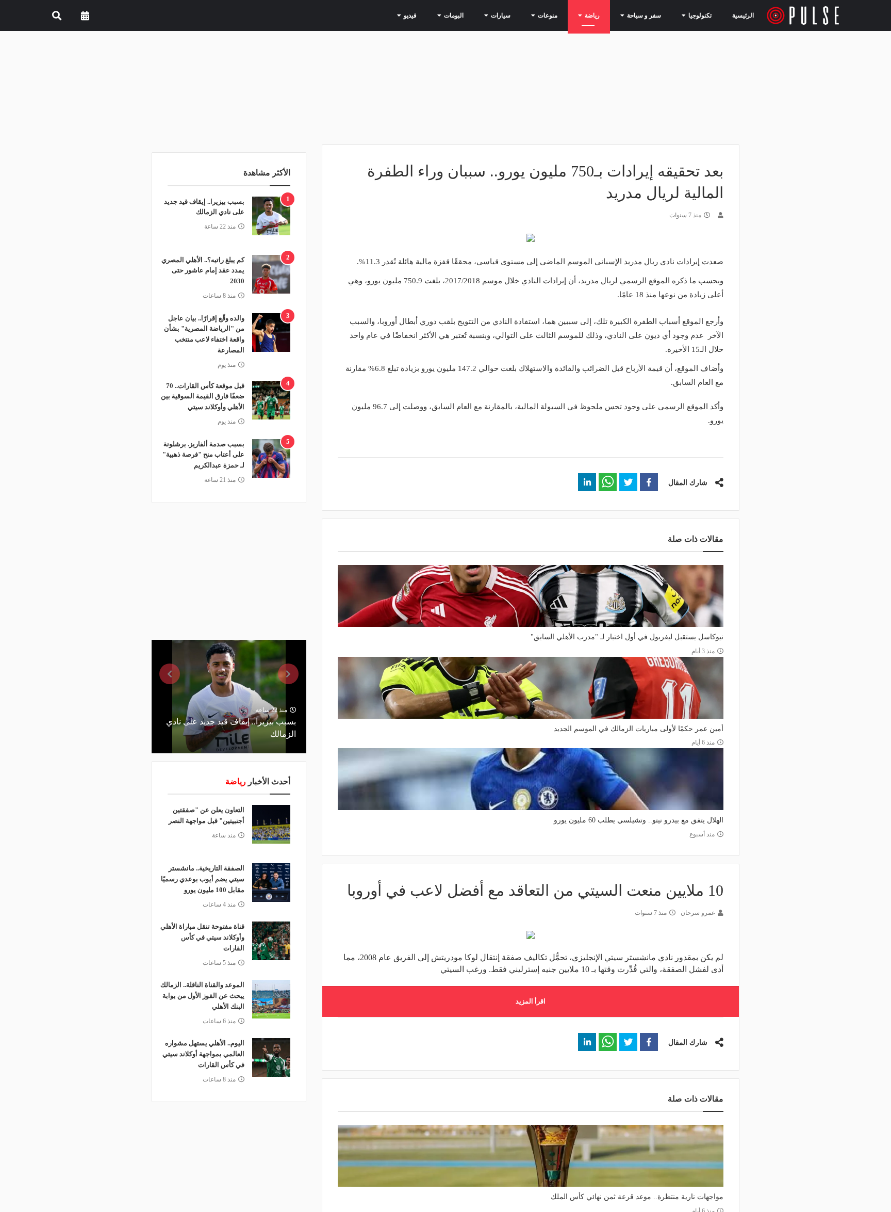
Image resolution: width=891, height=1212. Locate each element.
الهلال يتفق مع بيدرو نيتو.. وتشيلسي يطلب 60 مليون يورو (638, 820)
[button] (649, 482)
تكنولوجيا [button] (697, 15)
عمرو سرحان (698, 912)
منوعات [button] (560, 15)
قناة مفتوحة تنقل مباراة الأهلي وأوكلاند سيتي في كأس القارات (202, 937)
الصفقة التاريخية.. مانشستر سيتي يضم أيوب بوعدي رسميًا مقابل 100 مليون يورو (202, 879)
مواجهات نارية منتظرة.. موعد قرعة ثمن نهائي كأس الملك (637, 1197)
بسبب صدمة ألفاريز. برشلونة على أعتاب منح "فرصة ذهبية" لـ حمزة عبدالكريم (203, 455)
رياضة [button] (601, 15)
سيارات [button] (518, 15)
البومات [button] (476, 15)
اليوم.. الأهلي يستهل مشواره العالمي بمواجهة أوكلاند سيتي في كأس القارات (203, 1054)
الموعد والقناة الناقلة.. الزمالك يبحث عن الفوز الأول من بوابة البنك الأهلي (202, 995)
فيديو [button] (436, 15)
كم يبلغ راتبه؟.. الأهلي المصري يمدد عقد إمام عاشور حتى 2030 (202, 270)
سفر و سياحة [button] (647, 15)
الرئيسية (745, 15)
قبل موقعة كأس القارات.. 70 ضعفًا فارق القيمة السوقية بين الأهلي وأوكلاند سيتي (202, 396)
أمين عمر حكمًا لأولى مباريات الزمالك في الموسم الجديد (638, 729)
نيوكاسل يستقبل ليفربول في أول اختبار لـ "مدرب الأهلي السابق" (627, 637)
